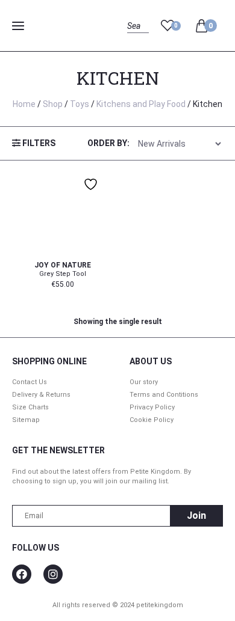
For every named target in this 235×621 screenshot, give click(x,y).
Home (24, 104)
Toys (79, 104)
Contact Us (29, 382)
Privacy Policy (152, 407)
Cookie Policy (152, 420)
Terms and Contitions (164, 395)
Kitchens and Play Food (141, 104)
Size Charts (30, 407)
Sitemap (26, 420)
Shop (53, 104)
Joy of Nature (62, 265)
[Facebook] (21, 574)
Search (137, 39)
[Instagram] (53, 574)
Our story (144, 382)
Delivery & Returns (41, 395)
